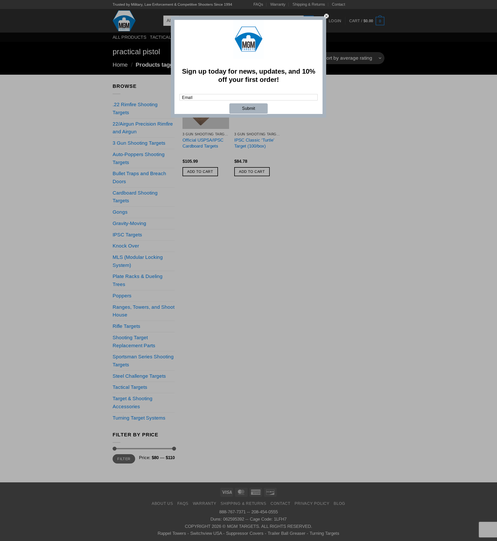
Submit (248, 108)
